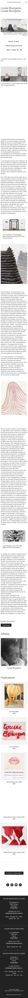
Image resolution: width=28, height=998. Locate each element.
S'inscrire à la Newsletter (14, 873)
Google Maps (14, 908)
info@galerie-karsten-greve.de (14, 913)
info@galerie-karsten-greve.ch (13, 968)
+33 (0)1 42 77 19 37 (14, 941)
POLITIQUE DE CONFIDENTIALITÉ (14, 990)
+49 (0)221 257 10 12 (14, 911)
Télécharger (6, 625)
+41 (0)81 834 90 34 (14, 966)
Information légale (14, 989)
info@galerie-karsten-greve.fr (14, 943)
